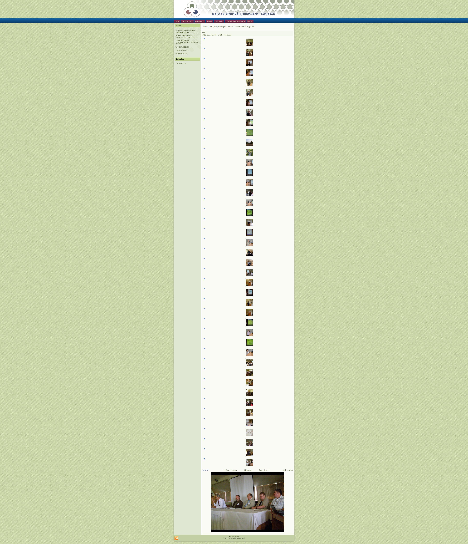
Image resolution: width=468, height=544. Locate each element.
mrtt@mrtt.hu (184, 50)
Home (177, 21)
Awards (209, 21)
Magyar (250, 21)
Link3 (238, 536)
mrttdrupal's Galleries (225, 27)
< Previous (233, 470)
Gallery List (182, 63)
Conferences (199, 21)
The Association (187, 21)
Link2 (234, 536)
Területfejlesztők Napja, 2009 (244, 27)
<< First (226, 470)
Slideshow (247, 470)
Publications (219, 21)
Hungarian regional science (235, 21)
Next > (261, 470)
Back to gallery (288, 470)
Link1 (229, 536)
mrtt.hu (185, 53)
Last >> (267, 470)
